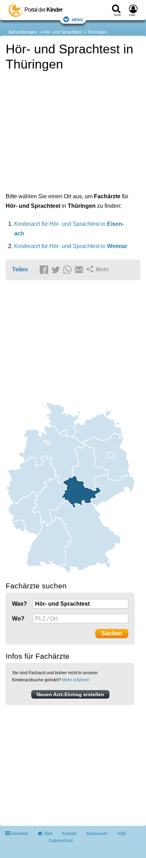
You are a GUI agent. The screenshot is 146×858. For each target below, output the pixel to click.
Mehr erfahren (75, 679)
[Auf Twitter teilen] (56, 270)
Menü (77, 19)
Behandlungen (23, 32)
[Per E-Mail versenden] (80, 270)
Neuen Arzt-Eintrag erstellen (70, 694)
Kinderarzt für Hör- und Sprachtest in (70, 246)
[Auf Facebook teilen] (45, 270)
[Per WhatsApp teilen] (68, 270)
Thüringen (97, 32)
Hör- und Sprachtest (62, 32)
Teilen (20, 269)
